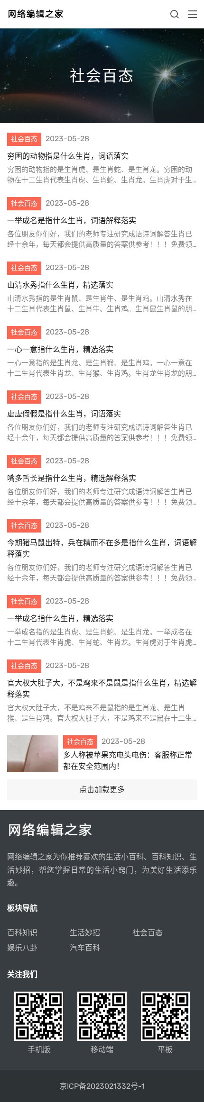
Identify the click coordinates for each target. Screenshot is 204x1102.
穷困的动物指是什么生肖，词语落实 (68, 156)
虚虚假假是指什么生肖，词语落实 (64, 413)
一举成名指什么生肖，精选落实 (60, 618)
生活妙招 (85, 932)
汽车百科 (85, 947)
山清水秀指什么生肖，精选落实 (60, 284)
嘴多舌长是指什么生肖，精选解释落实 (71, 478)
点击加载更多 (102, 790)
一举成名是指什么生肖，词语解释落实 (71, 220)
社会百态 (147, 932)
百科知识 (22, 932)
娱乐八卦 (22, 947)
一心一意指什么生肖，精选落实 (60, 349)
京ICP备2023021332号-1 (102, 1086)
